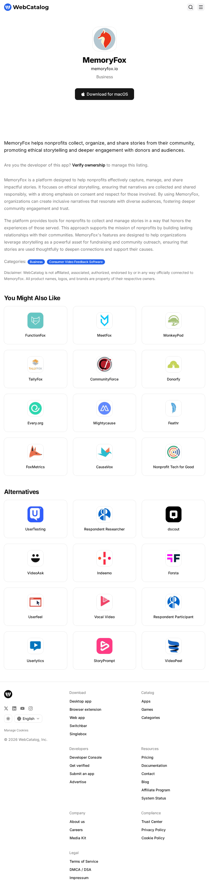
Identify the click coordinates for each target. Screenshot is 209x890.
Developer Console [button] (86, 757)
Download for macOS (107, 94)
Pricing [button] (147, 757)
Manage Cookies (16, 730)
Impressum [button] (79, 877)
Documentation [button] (154, 765)
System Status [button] (153, 798)
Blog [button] (145, 782)
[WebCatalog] (8, 694)
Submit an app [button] (82, 773)
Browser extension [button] (85, 709)
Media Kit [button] (78, 838)
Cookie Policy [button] (153, 838)
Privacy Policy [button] (153, 830)
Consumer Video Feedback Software (76, 262)
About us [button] (77, 821)
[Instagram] (31, 708)
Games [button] (147, 709)
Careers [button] (76, 830)
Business (104, 76)
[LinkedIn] (14, 708)
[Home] (26, 7)
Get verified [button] (79, 765)
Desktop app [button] (81, 701)
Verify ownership (88, 165)
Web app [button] (77, 717)
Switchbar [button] (78, 725)
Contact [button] (148, 773)
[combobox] (28, 719)
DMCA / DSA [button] (80, 869)
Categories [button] (150, 717)
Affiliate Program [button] (155, 790)
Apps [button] (146, 701)
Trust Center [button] (151, 821)
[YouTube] (22, 708)
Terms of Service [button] (84, 861)
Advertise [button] (78, 782)
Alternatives (21, 491)
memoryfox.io (104, 68)
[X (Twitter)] (6, 708)
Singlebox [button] (78, 734)
